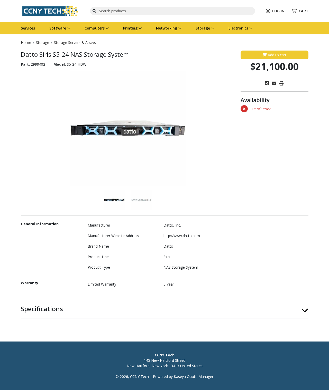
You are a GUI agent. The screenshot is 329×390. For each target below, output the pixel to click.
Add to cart (276, 54)
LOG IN (278, 10)
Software (58, 28)
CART (303, 10)
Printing (131, 28)
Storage (203, 28)
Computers (95, 28)
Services (28, 28)
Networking (167, 28)
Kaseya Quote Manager (193, 376)
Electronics (239, 28)
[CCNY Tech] (50, 10)
